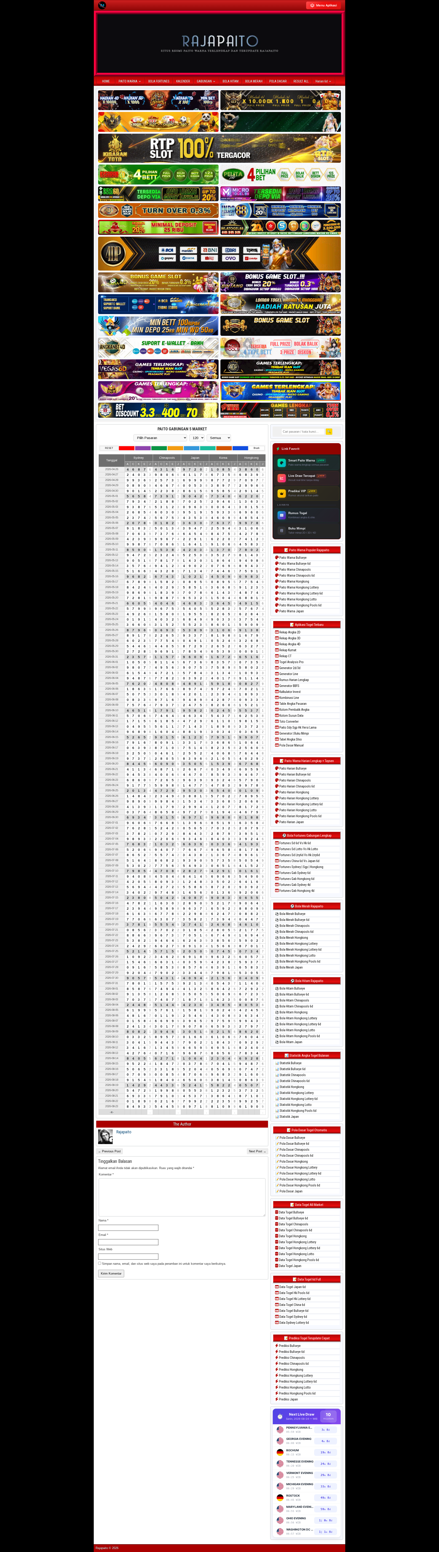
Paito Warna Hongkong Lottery (299, 587)
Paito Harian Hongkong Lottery (299, 798)
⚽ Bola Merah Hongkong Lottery (296, 943)
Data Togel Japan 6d (292, 1287)
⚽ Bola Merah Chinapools (292, 926)
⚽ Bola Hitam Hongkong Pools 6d (297, 1036)
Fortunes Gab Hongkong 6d (296, 879)
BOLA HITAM (230, 81)
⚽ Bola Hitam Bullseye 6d (292, 994)
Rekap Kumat (287, 650)
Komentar (106, 1174)
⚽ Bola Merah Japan (289, 967)
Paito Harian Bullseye (293, 768)
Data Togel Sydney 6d (293, 1317)
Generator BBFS (289, 686)
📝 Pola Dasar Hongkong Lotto (295, 1179)
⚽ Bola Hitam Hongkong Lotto (295, 1030)
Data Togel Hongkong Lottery (297, 1242)
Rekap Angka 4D (289, 644)
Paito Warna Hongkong (294, 581)
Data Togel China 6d (292, 1305)
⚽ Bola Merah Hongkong (291, 937)
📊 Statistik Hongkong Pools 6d (295, 1110)
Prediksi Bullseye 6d (291, 1352)
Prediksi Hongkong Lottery (295, 1375)
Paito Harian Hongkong (294, 792)
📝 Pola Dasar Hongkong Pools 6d (297, 1185)
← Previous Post (109, 1151)
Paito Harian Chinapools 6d (297, 786)
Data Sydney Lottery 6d (294, 1322)
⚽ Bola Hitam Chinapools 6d (294, 1006)
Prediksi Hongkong (290, 1369)
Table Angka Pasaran (293, 703)
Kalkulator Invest (290, 692)
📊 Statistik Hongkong (289, 1087)
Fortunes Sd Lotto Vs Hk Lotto (298, 849)
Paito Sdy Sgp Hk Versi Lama (297, 727)
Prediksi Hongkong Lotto (294, 1387)
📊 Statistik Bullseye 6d (290, 1069)
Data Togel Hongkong (292, 1236)
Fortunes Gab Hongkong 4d (296, 891)
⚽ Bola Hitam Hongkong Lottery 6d (298, 1024)
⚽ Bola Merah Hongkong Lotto (295, 955)
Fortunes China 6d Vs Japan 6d (299, 861)
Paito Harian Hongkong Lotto (298, 810)
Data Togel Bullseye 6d (293, 1218)
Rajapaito (123, 1131)
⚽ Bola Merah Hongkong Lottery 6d (298, 949)
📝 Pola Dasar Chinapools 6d (294, 1155)
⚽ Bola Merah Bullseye (290, 914)
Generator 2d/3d (289, 668)
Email (103, 1235)
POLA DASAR (278, 81)
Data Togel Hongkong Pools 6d (298, 1260)
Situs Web (105, 1249)
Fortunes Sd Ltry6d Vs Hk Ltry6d (299, 855)
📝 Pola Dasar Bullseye (290, 1138)
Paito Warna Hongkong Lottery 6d (301, 593)
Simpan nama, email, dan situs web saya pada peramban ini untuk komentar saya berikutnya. (164, 1263)
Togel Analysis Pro (291, 662)
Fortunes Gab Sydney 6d (295, 873)
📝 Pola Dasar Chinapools (292, 1149)
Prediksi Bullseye (289, 1346)
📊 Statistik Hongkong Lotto (293, 1105)
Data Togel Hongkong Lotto (296, 1254)
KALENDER (183, 81)
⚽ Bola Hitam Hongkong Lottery (296, 1018)
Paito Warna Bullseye (293, 557)
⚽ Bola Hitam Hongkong (291, 1012)
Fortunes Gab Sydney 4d (295, 885)
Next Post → (257, 1151)
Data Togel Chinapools (293, 1224)
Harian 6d (322, 81)
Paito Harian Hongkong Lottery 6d (301, 804)
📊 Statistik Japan (287, 1116)
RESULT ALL (301, 81)
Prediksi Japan (288, 1399)
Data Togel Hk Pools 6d (294, 1293)
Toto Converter (289, 721)
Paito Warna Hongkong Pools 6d (300, 605)
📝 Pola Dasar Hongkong (291, 1161)
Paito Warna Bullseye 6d (295, 563)
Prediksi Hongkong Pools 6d (297, 1393)
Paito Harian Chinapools (295, 780)
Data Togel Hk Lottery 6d (295, 1299)
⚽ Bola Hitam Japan (288, 1042)
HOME (106, 81)
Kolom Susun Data (291, 715)
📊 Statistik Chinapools (290, 1075)
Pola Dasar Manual (291, 745)
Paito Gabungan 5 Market (182, 428)
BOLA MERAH (253, 81)
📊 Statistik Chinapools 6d (292, 1081)
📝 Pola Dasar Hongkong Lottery (296, 1167)
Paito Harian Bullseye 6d (295, 774)
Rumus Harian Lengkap (294, 680)
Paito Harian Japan (291, 822)
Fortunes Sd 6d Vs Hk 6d (295, 843)
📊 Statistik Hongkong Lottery (294, 1093)
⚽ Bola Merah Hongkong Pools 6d (297, 961)
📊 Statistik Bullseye (288, 1063)
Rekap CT (285, 656)
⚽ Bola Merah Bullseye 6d (292, 920)
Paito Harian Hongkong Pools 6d (300, 816)
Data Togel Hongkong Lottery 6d (299, 1248)
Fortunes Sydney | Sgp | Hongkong (301, 867)
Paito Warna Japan (291, 611)
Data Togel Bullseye (291, 1212)
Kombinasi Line (289, 698)
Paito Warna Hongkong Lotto (298, 599)
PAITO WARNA (128, 81)
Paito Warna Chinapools (295, 569)
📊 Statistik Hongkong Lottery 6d (296, 1099)
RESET (109, 448)
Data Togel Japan (289, 1266)
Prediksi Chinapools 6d (293, 1363)
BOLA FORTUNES (158, 81)
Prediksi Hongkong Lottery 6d (297, 1381)
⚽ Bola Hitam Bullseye (290, 988)
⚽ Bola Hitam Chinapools (292, 1000)
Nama (103, 1220)
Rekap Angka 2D (289, 632)
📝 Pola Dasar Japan (288, 1191)
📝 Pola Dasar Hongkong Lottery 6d (298, 1173)
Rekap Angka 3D (289, 638)
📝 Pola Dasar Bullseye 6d (292, 1143)
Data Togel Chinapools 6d (295, 1230)
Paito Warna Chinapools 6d (297, 575)
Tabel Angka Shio (290, 739)
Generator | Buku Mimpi (294, 733)
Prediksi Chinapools (291, 1357)
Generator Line (288, 674)
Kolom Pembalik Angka (294, 709)
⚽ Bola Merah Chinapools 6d (294, 931)
